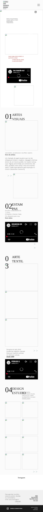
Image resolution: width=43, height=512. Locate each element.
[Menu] (38, 5)
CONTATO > (18, 502)
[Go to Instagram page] (36, 12)
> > (9, 175)
